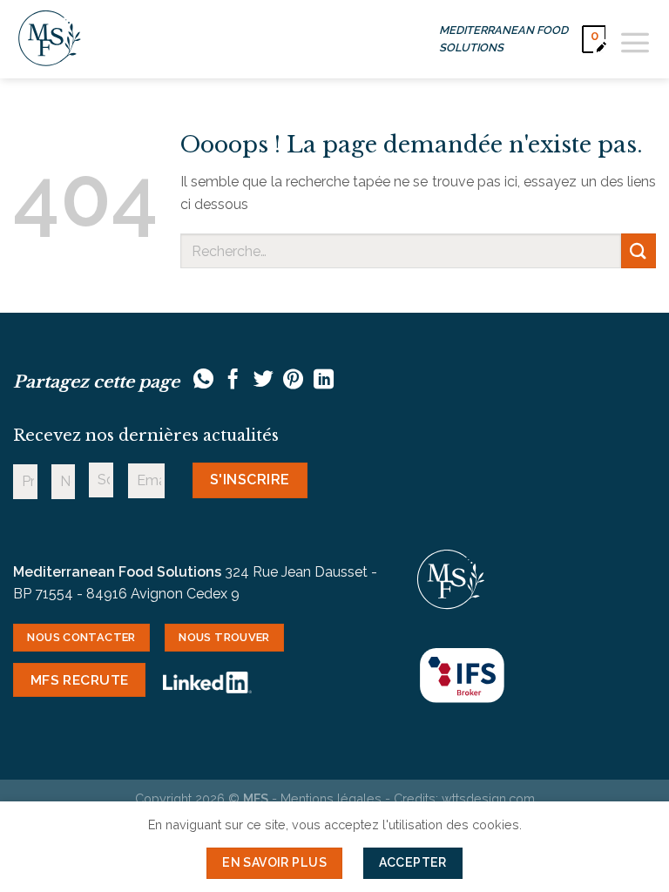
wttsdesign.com (488, 798)
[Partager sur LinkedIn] (324, 380)
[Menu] (635, 39)
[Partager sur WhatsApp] (203, 380)
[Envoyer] (638, 250)
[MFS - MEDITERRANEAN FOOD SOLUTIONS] (49, 39)
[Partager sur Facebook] (233, 380)
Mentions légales (331, 798)
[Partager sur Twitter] (263, 380)
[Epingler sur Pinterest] (293, 380)
